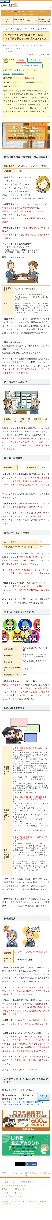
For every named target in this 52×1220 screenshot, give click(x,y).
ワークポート (18, 74)
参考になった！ (43, 1097)
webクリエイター (23, 70)
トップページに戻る (7, 20)
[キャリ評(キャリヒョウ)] (10, 5)
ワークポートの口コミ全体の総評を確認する (22, 1102)
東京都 (6, 74)
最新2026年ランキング (20, 20)
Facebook (31, 1164)
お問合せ (17, 1189)
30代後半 (7, 70)
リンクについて (38, 1186)
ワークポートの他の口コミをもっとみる (20, 1104)
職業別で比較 (32, 20)
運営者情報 (26, 1182)
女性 (35, 70)
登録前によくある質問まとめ (45, 20)
